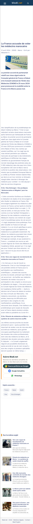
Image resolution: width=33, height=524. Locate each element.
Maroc (20, 50)
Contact (27, 520)
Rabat (14, 390)
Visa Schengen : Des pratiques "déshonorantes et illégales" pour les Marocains (14, 190)
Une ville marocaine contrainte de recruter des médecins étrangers (21, 475)
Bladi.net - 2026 (7, 520)
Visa (5, 394)
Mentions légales (18, 520)
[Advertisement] (16, 24)
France (6, 390)
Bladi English (16, 522)
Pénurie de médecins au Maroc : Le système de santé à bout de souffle (21, 459)
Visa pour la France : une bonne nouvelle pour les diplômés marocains (21, 504)
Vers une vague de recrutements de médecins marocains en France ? (21, 442)
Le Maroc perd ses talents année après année (21, 489)
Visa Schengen (15, 394)
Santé (21, 390)
